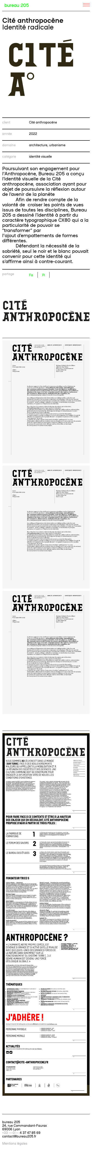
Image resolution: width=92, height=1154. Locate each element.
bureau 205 (16, 5)
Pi (43, 275)
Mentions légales (14, 1143)
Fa (31, 275)
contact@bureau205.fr (19, 1136)
